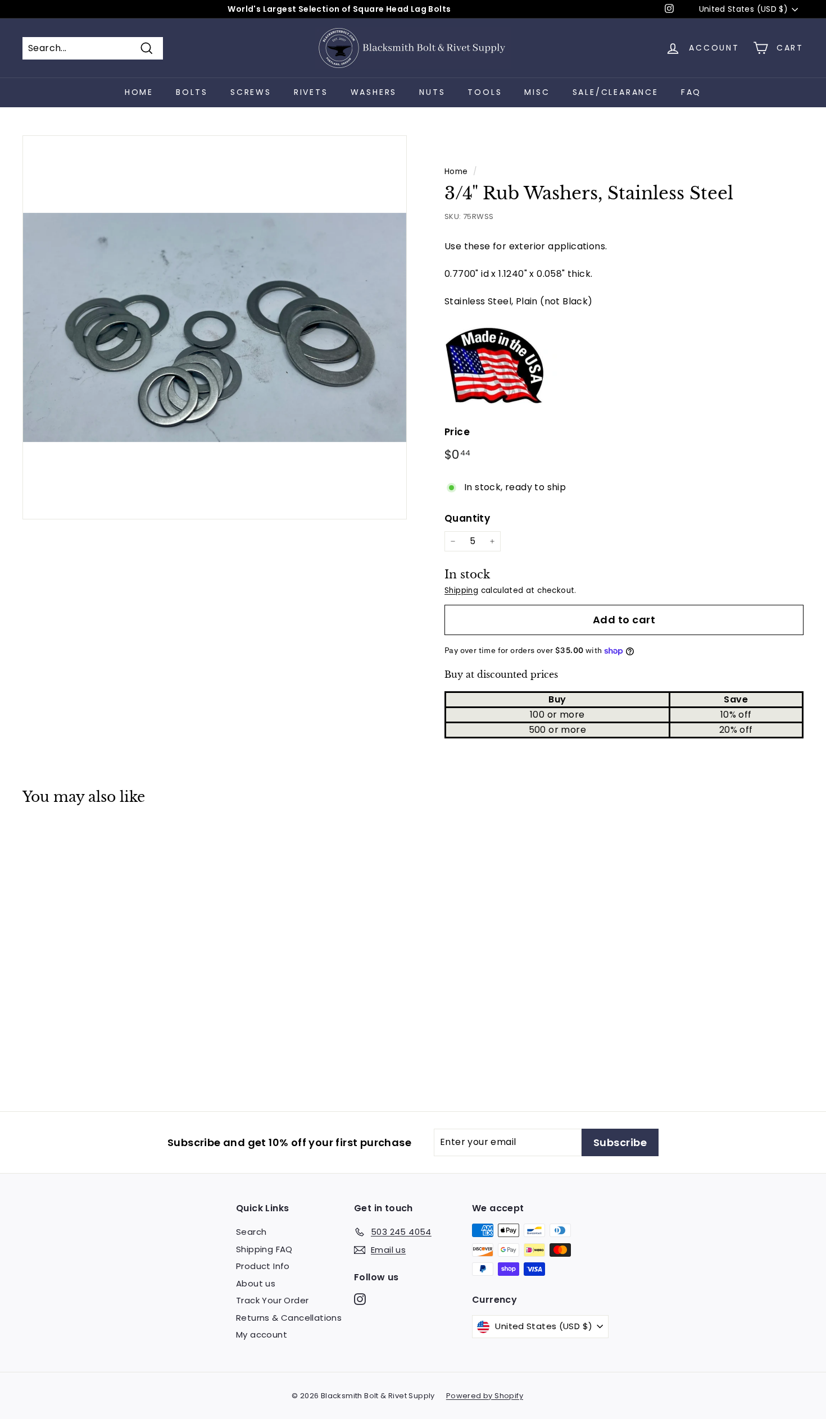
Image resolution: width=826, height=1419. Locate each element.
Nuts (432, 92)
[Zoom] (214, 327)
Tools (485, 92)
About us (255, 1283)
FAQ (691, 92)
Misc (537, 92)
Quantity (467, 518)
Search (251, 1232)
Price (457, 432)
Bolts (192, 92)
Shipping (461, 590)
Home (139, 92)
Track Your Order (272, 1300)
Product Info (263, 1266)
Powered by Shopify (484, 1395)
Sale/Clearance (616, 92)
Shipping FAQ (264, 1249)
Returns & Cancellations (289, 1318)
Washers (374, 92)
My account (261, 1334)
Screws (250, 92)
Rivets (311, 92)
